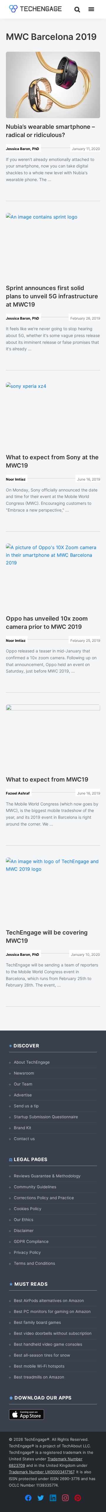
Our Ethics (23, 1219)
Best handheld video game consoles (48, 1344)
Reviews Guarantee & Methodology (47, 1176)
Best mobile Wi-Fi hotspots (39, 1366)
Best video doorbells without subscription (53, 1333)
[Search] (77, 9)
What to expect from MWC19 (47, 779)
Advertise (23, 1095)
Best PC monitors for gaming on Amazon (52, 1311)
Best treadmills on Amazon (39, 1377)
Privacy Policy (27, 1252)
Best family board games (37, 1322)
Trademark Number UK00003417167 (41, 1471)
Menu (91, 9)
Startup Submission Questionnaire (46, 1116)
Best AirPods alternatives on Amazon (49, 1300)
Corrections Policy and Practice (44, 1197)
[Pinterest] (77, 1498)
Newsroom (24, 1073)
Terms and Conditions (34, 1263)
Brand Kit (22, 1127)
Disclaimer (24, 1230)
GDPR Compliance (31, 1241)
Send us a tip (26, 1106)
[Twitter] (40, 1498)
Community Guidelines (35, 1186)
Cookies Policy (28, 1208)
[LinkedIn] (53, 1498)
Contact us (24, 1138)
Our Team (23, 1084)
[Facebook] (28, 1498)
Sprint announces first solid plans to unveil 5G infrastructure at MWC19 (52, 296)
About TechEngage (32, 1062)
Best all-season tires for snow (42, 1355)
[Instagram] (65, 1498)
